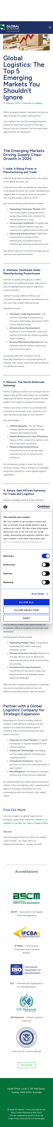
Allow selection (26, 610)
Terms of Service (34, 1118)
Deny (26, 618)
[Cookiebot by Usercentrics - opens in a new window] (38, 507)
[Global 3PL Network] (10, 27)
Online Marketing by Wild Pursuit (29, 1113)
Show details (37, 594)
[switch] (46, 564)
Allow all (26, 602)
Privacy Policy (19, 1118)
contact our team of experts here (31, 823)
